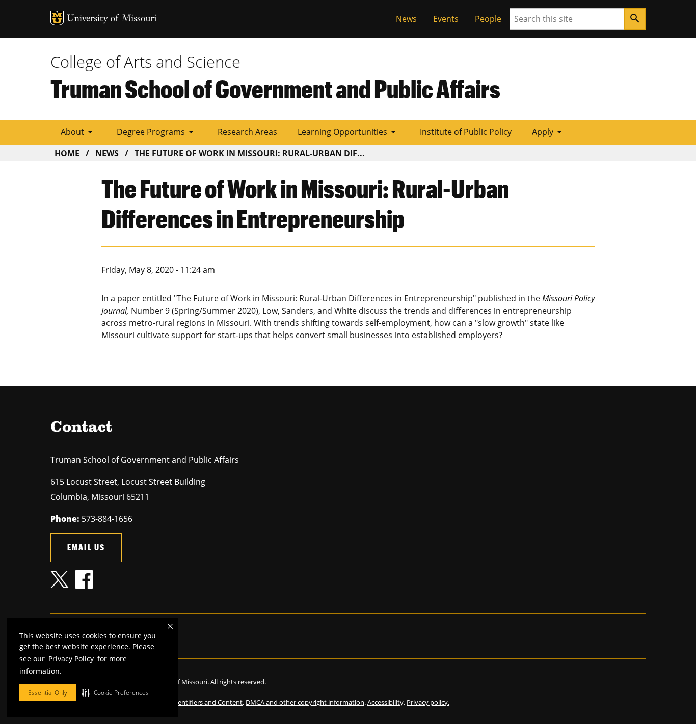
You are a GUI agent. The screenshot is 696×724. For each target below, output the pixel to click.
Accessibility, (386, 702)
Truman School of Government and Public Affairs (275, 88)
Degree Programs (157, 132)
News (406, 18)
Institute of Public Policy (466, 131)
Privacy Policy (71, 658)
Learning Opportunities (348, 132)
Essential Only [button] (47, 692)
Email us (86, 547)
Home (67, 153)
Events (446, 18)
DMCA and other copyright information (305, 702)
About (78, 132)
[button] (115, 692)
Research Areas (247, 131)
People (488, 18)
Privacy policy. (428, 702)
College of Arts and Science (145, 61)
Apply (549, 132)
